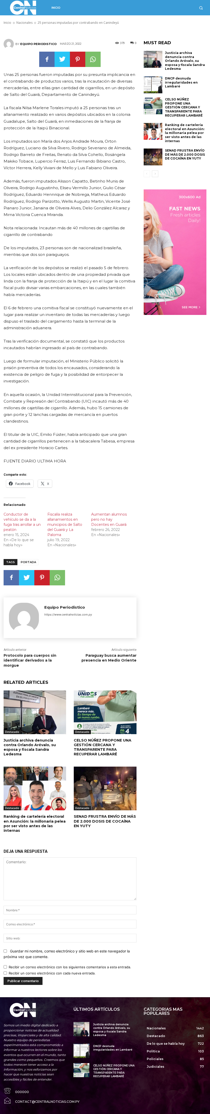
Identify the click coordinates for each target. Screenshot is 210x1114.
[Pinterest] (77, 59)
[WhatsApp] (93, 59)
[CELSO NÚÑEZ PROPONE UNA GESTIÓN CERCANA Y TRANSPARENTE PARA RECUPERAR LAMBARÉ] (105, 712)
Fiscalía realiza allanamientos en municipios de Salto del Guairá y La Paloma (64, 524)
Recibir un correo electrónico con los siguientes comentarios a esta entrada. (70, 967)
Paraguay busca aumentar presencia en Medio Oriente (108, 658)
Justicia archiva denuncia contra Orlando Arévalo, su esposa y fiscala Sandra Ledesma (30, 747)
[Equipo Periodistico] (9, 44)
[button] (201, 8)
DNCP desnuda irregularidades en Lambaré (181, 82)
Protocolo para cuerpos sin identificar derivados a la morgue (30, 660)
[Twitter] (62, 59)
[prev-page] (147, 173)
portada (28, 562)
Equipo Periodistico (38, 44)
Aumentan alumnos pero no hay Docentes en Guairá (109, 519)
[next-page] (155, 173)
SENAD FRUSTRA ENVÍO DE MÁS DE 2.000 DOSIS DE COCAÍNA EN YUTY (105, 821)
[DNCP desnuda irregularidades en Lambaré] (153, 84)
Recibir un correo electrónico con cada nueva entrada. (52, 973)
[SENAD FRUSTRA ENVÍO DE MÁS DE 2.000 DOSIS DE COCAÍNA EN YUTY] (105, 788)
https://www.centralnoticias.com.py (68, 614)
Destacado (12, 732)
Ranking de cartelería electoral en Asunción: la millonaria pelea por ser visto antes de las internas (35, 823)
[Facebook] (47, 59)
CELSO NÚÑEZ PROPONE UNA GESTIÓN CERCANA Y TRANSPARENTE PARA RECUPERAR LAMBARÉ (102, 747)
